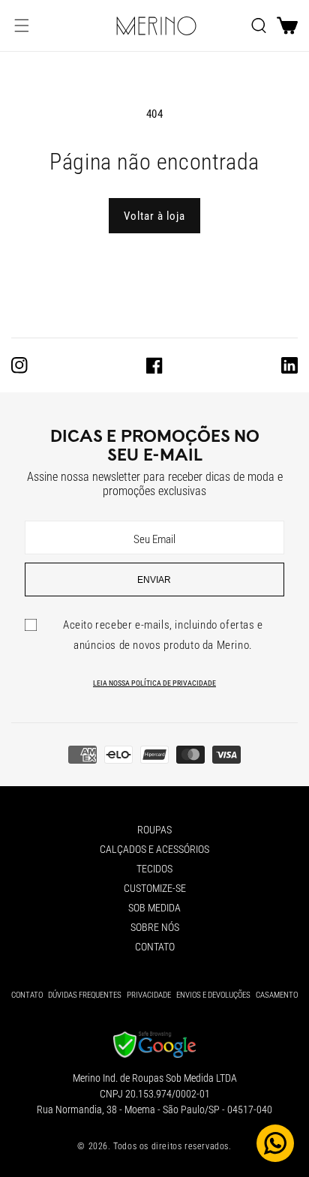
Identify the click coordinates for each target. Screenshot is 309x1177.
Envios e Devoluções (213, 995)
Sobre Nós (154, 927)
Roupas (154, 830)
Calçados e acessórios (154, 849)
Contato (155, 947)
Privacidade (149, 995)
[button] (21, 25)
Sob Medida (154, 908)
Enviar (154, 580)
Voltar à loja (154, 216)
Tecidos (154, 869)
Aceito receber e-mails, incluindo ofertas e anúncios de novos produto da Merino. (163, 635)
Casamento (277, 995)
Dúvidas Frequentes (85, 995)
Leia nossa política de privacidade (154, 683)
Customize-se (155, 888)
